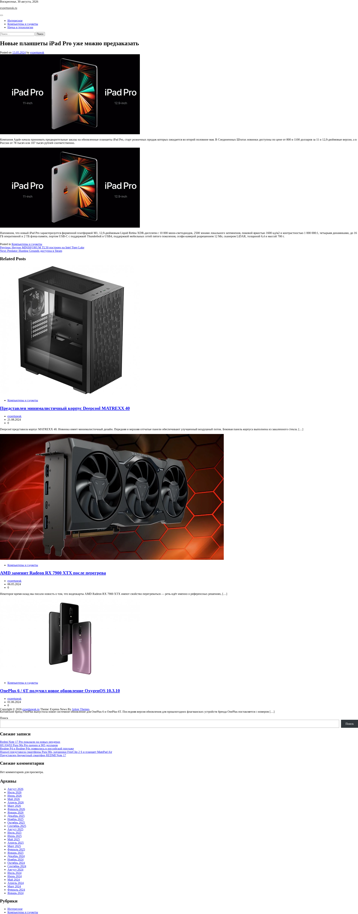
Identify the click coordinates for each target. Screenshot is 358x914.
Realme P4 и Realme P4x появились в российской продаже (37, 748)
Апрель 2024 (15, 883)
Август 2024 (15, 869)
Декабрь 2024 (16, 856)
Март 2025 (14, 846)
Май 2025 (13, 839)
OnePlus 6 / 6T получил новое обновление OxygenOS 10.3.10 (60, 690)
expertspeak (37, 52)
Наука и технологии (20, 27)
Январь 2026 (15, 812)
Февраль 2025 (16, 849)
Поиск (4, 718)
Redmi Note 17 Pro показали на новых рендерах (30, 741)
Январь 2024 (15, 893)
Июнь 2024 (14, 876)
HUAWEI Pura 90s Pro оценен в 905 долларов (29, 745)
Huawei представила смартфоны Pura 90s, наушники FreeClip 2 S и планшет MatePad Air (56, 751)
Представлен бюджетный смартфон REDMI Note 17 (33, 755)
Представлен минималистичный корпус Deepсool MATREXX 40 (65, 408)
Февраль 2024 (16, 889)
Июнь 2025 (14, 836)
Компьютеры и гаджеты (22, 24)
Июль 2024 (14, 872)
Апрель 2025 (15, 842)
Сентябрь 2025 (16, 826)
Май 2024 (13, 879)
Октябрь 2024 (16, 862)
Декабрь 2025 (16, 815)
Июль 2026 (14, 792)
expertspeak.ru (8, 8)
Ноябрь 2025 (15, 819)
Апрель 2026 (15, 802)
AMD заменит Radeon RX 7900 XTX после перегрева (53, 572)
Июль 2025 (14, 832)
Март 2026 (14, 805)
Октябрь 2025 (16, 822)
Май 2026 (13, 799)
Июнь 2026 (14, 795)
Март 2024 (14, 886)
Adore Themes (80, 709)
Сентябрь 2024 (16, 866)
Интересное (15, 20)
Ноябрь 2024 (15, 859)
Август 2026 (15, 789)
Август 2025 (15, 829)
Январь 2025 (15, 852)
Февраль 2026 (16, 809)
